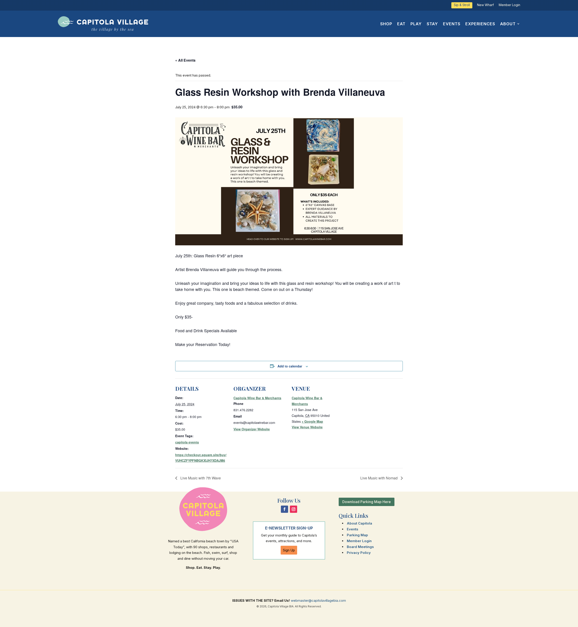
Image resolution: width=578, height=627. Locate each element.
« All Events (185, 60)
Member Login (509, 5)
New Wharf (485, 5)
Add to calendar (289, 366)
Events (451, 23)
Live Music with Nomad (379, 478)
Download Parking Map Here (366, 501)
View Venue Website (307, 427)
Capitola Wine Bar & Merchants (257, 398)
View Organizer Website (251, 429)
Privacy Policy (359, 552)
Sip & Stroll (462, 5)
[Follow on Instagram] (293, 509)
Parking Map (357, 535)
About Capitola (359, 523)
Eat (401, 23)
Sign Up (289, 550)
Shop (386, 23)
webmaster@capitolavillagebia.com (318, 600)
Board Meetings (360, 547)
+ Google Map (312, 421)
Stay (432, 23)
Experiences (480, 23)
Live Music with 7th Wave (200, 478)
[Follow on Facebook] (284, 509)
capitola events (187, 442)
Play (416, 23)
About (508, 23)
